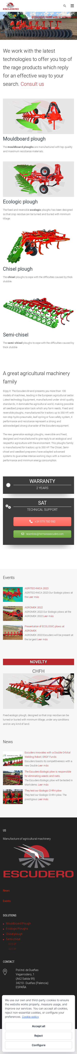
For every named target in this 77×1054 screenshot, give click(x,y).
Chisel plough (18, 269)
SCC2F (12, 943)
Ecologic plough (20, 202)
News (6, 890)
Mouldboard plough (24, 139)
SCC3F (12, 948)
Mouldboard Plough (18, 923)
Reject (38, 1035)
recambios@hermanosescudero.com (44, 534)
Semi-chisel (15, 335)
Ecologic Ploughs (17, 928)
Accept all (38, 1026)
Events (7, 901)
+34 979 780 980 (44, 521)
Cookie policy (30, 1016)
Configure (38, 1045)
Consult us (32, 84)
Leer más (34, 596)
